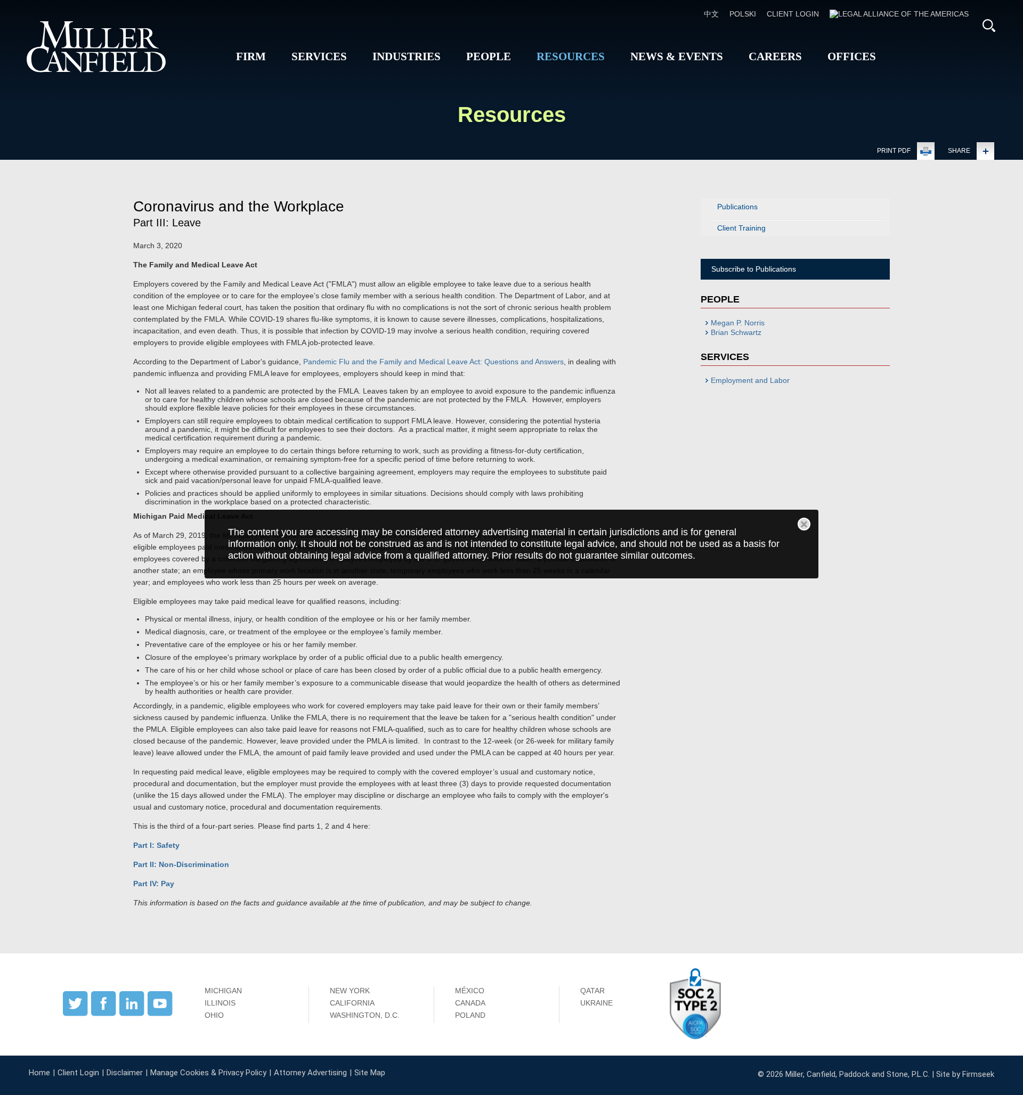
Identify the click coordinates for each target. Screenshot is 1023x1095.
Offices (851, 56)
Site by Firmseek (965, 1074)
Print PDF (894, 150)
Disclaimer (125, 1072)
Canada (470, 1003)
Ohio (214, 1015)
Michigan (223, 990)
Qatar (592, 990)
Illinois (220, 1003)
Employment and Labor (750, 380)
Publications (737, 206)
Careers (775, 56)
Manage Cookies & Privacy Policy (208, 1072)
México (469, 990)
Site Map (369, 1072)
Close (804, 524)
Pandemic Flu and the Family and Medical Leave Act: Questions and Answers (433, 361)
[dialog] (511, 544)
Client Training (741, 228)
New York (350, 990)
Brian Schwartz (736, 332)
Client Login (793, 14)
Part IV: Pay (153, 883)
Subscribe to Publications (753, 269)
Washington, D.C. (365, 1015)
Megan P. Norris (738, 322)
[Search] (989, 25)
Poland (470, 1015)
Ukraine (596, 1003)
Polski (742, 14)
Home (39, 1072)
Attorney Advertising (310, 1072)
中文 (711, 14)
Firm (251, 56)
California (352, 1003)
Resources (571, 56)
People (488, 56)
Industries (406, 56)
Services (319, 56)
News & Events (676, 56)
